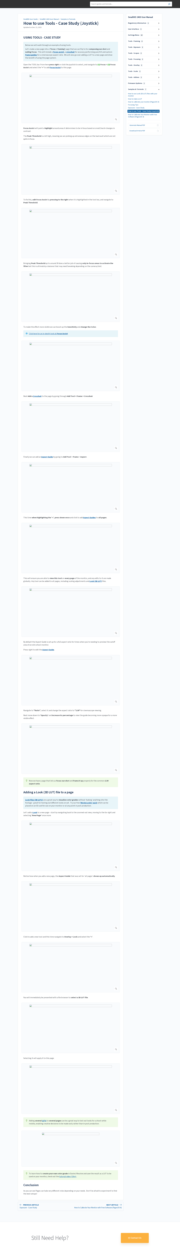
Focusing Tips (133, 105)
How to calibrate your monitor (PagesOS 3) (143, 102)
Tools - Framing (135, 41)
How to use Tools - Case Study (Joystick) (61, 23)
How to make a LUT (135, 99)
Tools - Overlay (135, 65)
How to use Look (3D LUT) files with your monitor (142, 95)
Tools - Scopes (134, 53)
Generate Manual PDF (137, 125)
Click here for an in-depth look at (48, 333)
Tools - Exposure (135, 47)
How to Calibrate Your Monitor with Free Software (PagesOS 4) (142, 115)
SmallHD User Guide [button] (15, 1)
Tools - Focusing (135, 59)
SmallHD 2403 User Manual (49, 19)
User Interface (134, 29)
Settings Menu (135, 35)
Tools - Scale (134, 71)
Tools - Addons (135, 77)
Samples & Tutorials (68, 19)
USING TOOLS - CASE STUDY (42, 37)
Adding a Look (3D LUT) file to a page (48, 792)
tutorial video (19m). (67, 1176)
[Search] (169, 4)
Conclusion (31, 1185)
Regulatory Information (138, 23)
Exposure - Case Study (136, 108)
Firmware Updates (136, 83)
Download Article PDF (137, 131)
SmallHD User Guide (30, 19)
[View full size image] (71, 98)
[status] (70, 51)
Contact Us (136, 1237)
